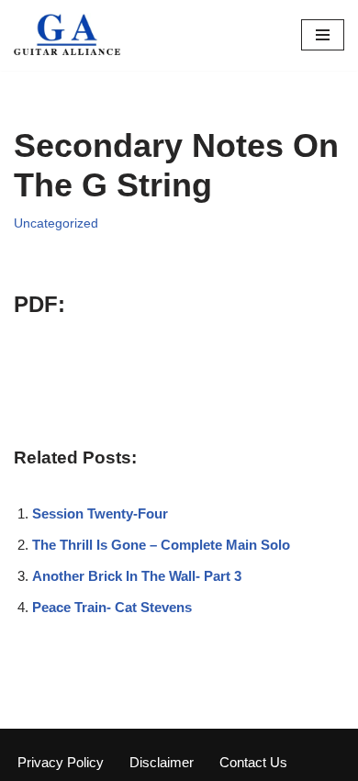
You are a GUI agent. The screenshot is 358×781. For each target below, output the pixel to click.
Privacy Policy (60, 762)
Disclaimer (161, 762)
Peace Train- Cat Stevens (112, 607)
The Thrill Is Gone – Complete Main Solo (161, 544)
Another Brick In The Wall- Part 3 (136, 576)
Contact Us (253, 762)
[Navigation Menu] (322, 34)
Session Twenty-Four (100, 513)
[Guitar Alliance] (69, 35)
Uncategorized (56, 223)
